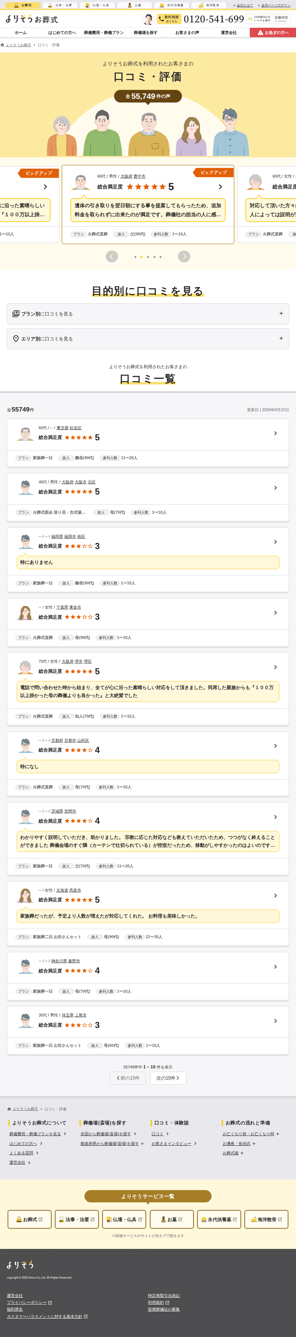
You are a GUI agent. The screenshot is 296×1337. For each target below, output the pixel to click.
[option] (38, 1133)
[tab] (22, 5)
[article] (148, 444)
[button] (148, 204)
